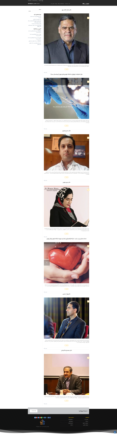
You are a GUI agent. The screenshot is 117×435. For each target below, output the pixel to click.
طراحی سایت (39, 37)
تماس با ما (52, 3)
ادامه (67, 69)
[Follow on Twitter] (35, 3)
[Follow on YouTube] (29, 3)
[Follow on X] (36, 3)
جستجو (40, 9)
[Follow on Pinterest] (40, 417)
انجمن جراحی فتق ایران (37, 43)
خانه (69, 3)
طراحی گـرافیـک (70, 423)
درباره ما (56, 3)
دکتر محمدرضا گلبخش (66, 350)
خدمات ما (66, 3)
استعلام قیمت (70, 419)
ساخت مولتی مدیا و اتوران (37, 19)
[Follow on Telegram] (28, 3)
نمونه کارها (62, 3)
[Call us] (33, 3)
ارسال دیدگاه (45, 72)
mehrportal (39, 30)
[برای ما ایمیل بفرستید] (34, 3)
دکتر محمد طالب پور (66, 10)
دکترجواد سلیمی (66, 294)
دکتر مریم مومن (66, 182)
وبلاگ (59, 3)
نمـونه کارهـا (71, 421)
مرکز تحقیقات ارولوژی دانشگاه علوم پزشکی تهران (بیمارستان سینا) (66, 74)
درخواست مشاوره (85, 423)
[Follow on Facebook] (39, 3)
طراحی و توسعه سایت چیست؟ (36, 23)
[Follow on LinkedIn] (30, 3)
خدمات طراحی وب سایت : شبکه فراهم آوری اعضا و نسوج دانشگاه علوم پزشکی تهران (66, 239)
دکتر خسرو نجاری (66, 131)
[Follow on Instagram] (48, 417)
